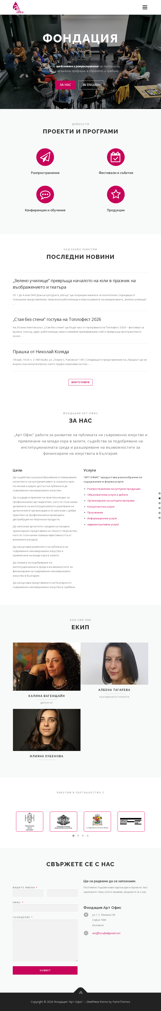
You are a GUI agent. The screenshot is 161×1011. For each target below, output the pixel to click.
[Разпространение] (45, 156)
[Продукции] (116, 194)
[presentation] (19, 821)
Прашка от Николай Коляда (41, 351)
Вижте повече (80, 382)
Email (18, 902)
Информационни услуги (102, 518)
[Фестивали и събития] (116, 156)
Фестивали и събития (116, 173)
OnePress (93, 1002)
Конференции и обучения (45, 210)
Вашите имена (25, 887)
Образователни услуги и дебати (107, 494)
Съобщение (22, 917)
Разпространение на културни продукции (113, 489)
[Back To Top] (81, 993)
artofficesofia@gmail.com (106, 933)
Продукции (116, 210)
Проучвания (95, 512)
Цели (17, 470)
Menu (144, 7)
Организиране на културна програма (110, 500)
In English (91, 85)
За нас (65, 85)
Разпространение (45, 173)
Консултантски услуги (100, 506)
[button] (73, 836)
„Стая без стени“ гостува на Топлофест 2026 (57, 319)
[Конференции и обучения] (45, 194)
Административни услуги (103, 524)
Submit (45, 970)
